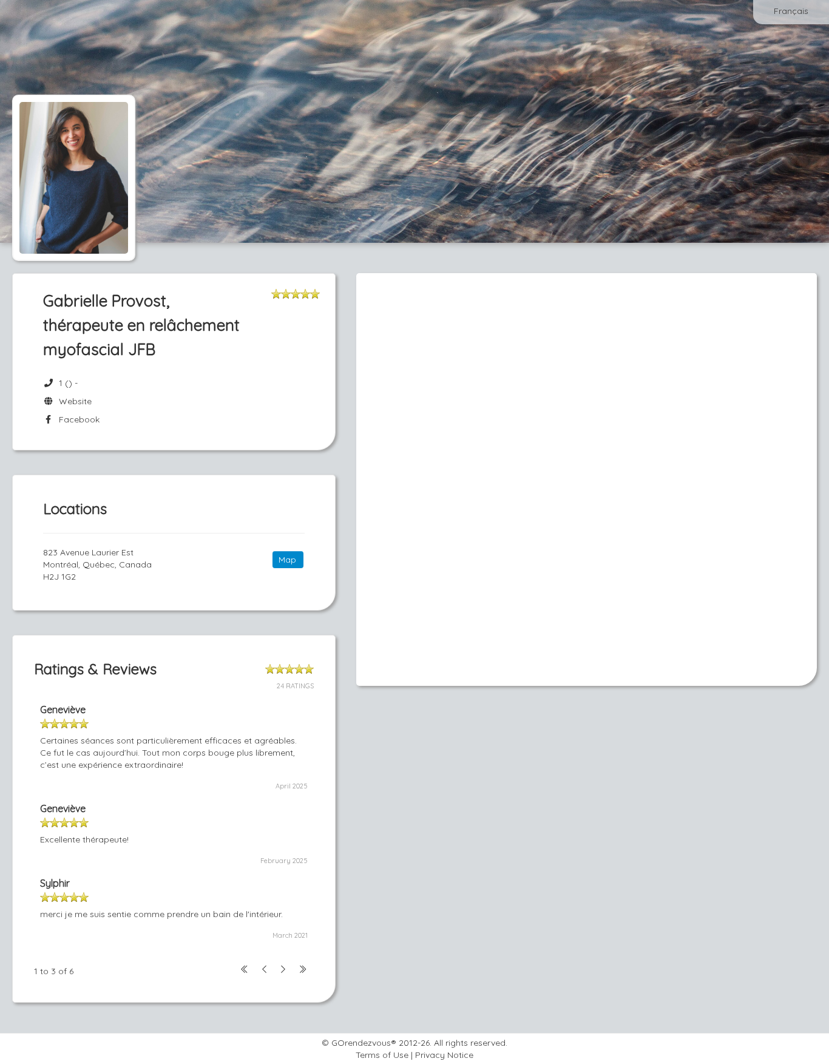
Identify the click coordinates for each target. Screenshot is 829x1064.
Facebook (77, 419)
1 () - (68, 383)
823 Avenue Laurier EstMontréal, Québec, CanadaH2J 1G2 (97, 564)
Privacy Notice (444, 1054)
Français (791, 10)
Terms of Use (382, 1054)
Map (287, 559)
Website (73, 401)
